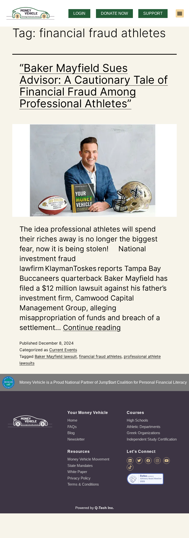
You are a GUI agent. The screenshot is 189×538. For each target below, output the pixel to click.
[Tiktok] (130, 467)
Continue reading (92, 327)
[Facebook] (148, 460)
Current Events (63, 349)
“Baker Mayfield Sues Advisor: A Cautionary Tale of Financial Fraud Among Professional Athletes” (93, 85)
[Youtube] (166, 460)
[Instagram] (157, 460)
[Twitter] (139, 460)
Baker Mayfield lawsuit (56, 356)
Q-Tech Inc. (104, 508)
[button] (180, 13)
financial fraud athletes (100, 356)
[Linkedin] (130, 460)
